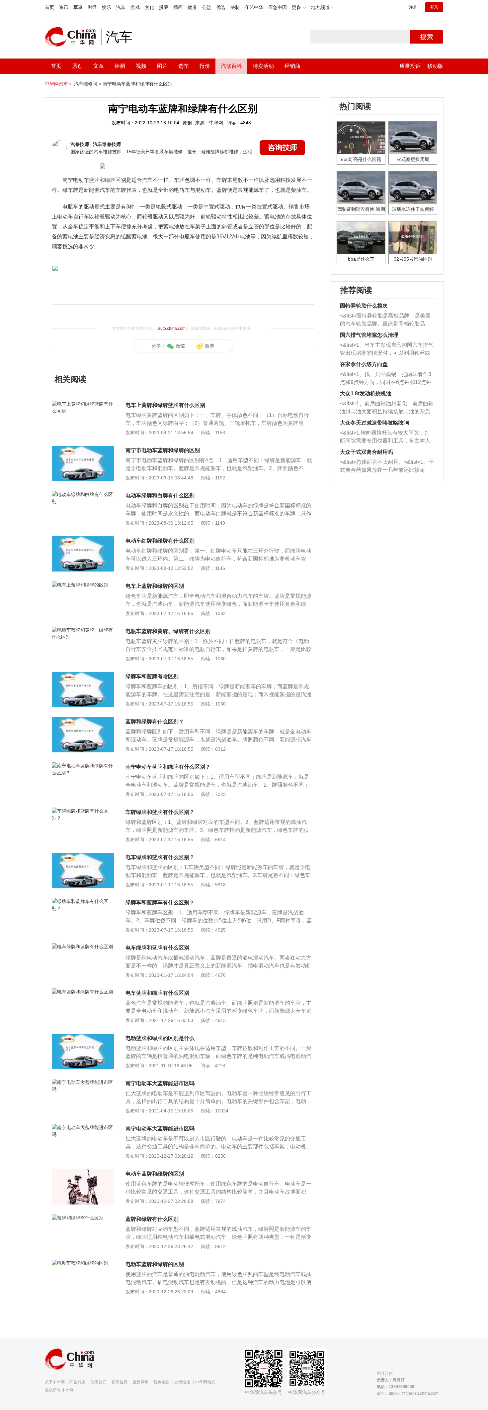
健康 (192, 7)
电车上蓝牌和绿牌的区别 (154, 586)
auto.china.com (172, 328)
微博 (209, 345)
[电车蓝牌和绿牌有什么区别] (83, 991)
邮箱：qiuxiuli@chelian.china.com (408, 1393)
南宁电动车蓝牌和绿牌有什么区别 (137, 83)
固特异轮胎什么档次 (364, 306)
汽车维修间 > (87, 83)
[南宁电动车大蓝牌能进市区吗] (83, 1082)
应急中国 (277, 7)
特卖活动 (263, 66)
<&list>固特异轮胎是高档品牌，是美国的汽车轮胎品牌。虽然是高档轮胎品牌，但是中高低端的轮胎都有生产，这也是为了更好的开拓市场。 (385, 320)
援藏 (163, 7)
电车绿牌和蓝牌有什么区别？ (160, 857)
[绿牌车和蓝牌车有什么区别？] (83, 901)
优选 (220, 7)
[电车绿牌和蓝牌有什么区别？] (83, 856)
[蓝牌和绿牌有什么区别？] (83, 720)
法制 (235, 7)
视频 (141, 66)
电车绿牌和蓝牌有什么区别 (157, 948)
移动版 (435, 66)
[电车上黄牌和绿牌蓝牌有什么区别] (83, 404)
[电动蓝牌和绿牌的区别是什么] (83, 1037)
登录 (434, 7)
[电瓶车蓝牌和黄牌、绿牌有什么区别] (83, 630)
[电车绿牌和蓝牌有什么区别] (83, 946)
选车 (183, 66)
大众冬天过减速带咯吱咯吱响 (374, 423)
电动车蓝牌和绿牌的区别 (154, 1174)
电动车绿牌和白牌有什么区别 (160, 495)
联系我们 (99, 1382)
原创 (77, 66)
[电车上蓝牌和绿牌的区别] (83, 584)
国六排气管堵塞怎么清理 (369, 335)
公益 (206, 7)
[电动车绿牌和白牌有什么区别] (83, 494)
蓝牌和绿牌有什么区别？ (154, 721)
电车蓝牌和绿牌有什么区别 (157, 993)
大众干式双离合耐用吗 (366, 452)
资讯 (63, 7)
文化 (149, 7)
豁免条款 (161, 1382)
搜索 (426, 37)
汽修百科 (231, 66)
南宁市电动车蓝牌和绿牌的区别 (162, 450)
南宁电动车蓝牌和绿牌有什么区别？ (167, 767)
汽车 (120, 7)
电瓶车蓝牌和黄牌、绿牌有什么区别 (167, 631)
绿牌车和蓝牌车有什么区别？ (160, 902)
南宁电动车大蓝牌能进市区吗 (160, 1083)
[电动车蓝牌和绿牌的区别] (83, 1172)
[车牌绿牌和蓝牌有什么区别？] (83, 811)
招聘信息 (119, 1382)
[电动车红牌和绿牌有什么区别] (83, 539)
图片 (162, 66)
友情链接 (182, 1382)
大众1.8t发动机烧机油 (365, 393)
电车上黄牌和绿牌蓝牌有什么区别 (165, 405)
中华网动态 (205, 1382)
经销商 (292, 66)
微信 (180, 345)
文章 (98, 66)
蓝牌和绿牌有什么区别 (152, 1219)
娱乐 (106, 7)
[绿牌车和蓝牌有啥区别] (83, 675)
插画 (178, 7)
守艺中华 (254, 7)
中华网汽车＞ (59, 83)
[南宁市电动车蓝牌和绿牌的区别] (83, 449)
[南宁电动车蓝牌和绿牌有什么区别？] (83, 765)
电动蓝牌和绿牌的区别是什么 (160, 1038)
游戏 (135, 7)
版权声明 (140, 1382)
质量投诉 (410, 66)
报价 (205, 66)
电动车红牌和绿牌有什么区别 (160, 541)
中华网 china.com (73, 37)
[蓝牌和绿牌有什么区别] (83, 1217)
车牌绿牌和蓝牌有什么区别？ (160, 812)
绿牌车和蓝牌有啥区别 (152, 676)
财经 (92, 7)
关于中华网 (55, 1382)
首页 (49, 7)
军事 (78, 7)
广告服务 (78, 1382)
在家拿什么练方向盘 (364, 364)
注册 (413, 7)
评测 (120, 66)
